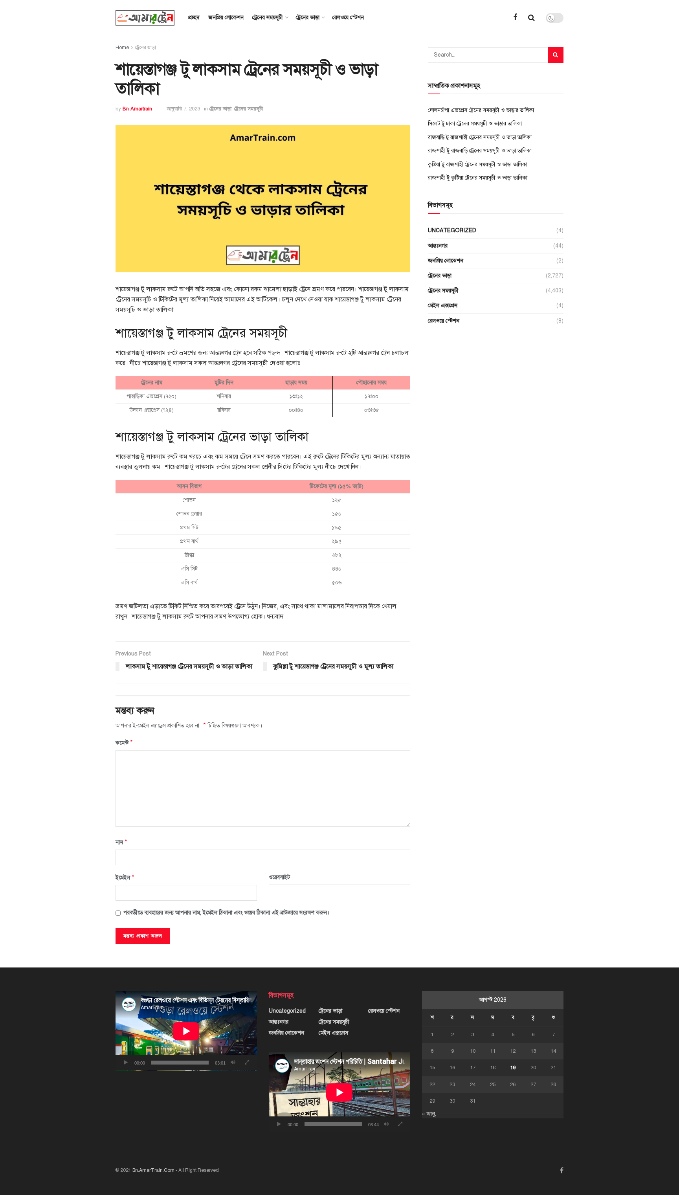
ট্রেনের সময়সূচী (267, 17)
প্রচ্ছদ (194, 17)
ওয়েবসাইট (279, 877)
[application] (186, 1031)
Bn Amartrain (137, 109)
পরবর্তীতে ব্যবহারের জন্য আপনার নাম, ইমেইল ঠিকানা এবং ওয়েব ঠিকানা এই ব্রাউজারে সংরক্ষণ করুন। (226, 912)
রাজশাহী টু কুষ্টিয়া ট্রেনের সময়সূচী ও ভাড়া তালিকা (477, 177)
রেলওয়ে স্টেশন (348, 17)
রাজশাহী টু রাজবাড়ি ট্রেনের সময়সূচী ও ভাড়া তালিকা (480, 150)
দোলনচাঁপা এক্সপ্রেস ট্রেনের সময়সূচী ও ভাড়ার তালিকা (481, 110)
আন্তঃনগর (438, 245)
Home (122, 47)
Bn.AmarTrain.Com (153, 1170)
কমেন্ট (124, 743)
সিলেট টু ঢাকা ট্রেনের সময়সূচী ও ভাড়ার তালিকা (475, 123)
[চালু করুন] (126, 1063)
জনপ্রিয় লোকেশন (226, 17)
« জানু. (429, 1114)
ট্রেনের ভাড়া (307, 17)
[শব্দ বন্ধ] (233, 1063)
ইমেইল (125, 877)
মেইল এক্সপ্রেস (442, 305)
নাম (121, 842)
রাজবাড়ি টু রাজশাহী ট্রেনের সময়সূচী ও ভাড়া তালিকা (480, 137)
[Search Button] (555, 55)
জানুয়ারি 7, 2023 (183, 109)
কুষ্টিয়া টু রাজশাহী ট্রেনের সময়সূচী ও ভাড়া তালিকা (477, 164)
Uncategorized (452, 230)
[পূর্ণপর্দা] (247, 1063)
